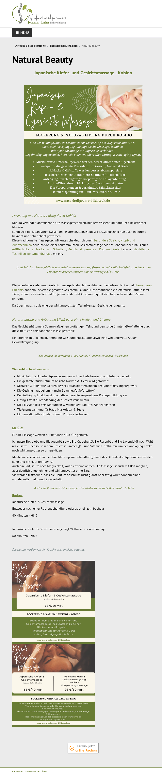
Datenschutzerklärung (36, 771)
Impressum (17, 771)
